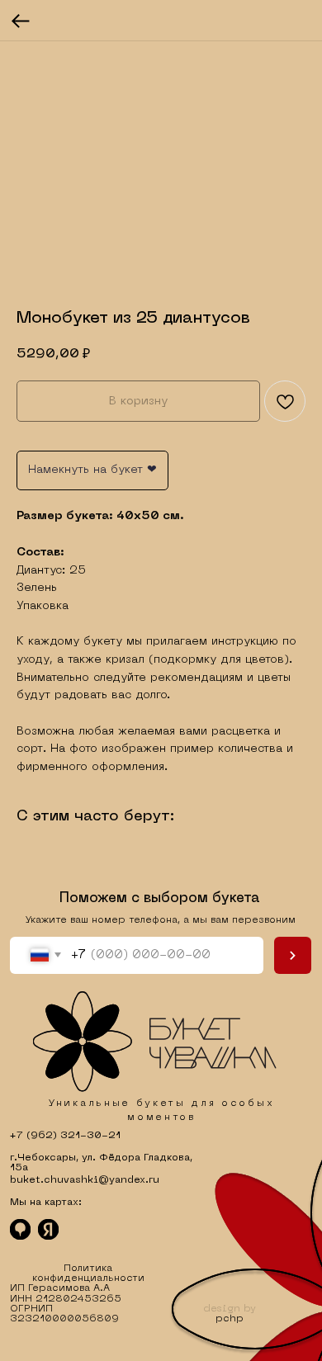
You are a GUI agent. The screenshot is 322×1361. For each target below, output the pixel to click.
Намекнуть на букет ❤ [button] (92, 470)
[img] (155, 1041)
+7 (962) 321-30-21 (65, 1136)
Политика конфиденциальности (88, 1273)
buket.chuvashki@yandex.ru (84, 1180)
